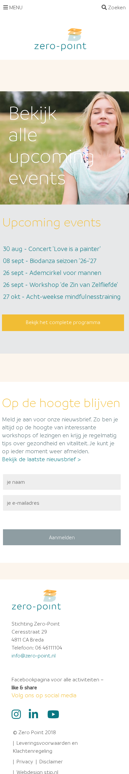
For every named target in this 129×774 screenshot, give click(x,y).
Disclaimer (51, 761)
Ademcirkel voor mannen (52, 273)
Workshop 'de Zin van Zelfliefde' (60, 285)
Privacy (25, 761)
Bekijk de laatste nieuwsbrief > (41, 459)
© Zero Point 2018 (34, 732)
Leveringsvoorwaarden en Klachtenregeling (45, 746)
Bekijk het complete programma (63, 322)
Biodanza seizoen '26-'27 (49, 261)
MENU (15, 7)
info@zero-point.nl (34, 655)
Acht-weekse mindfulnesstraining (62, 297)
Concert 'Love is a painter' (52, 249)
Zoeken (116, 7)
